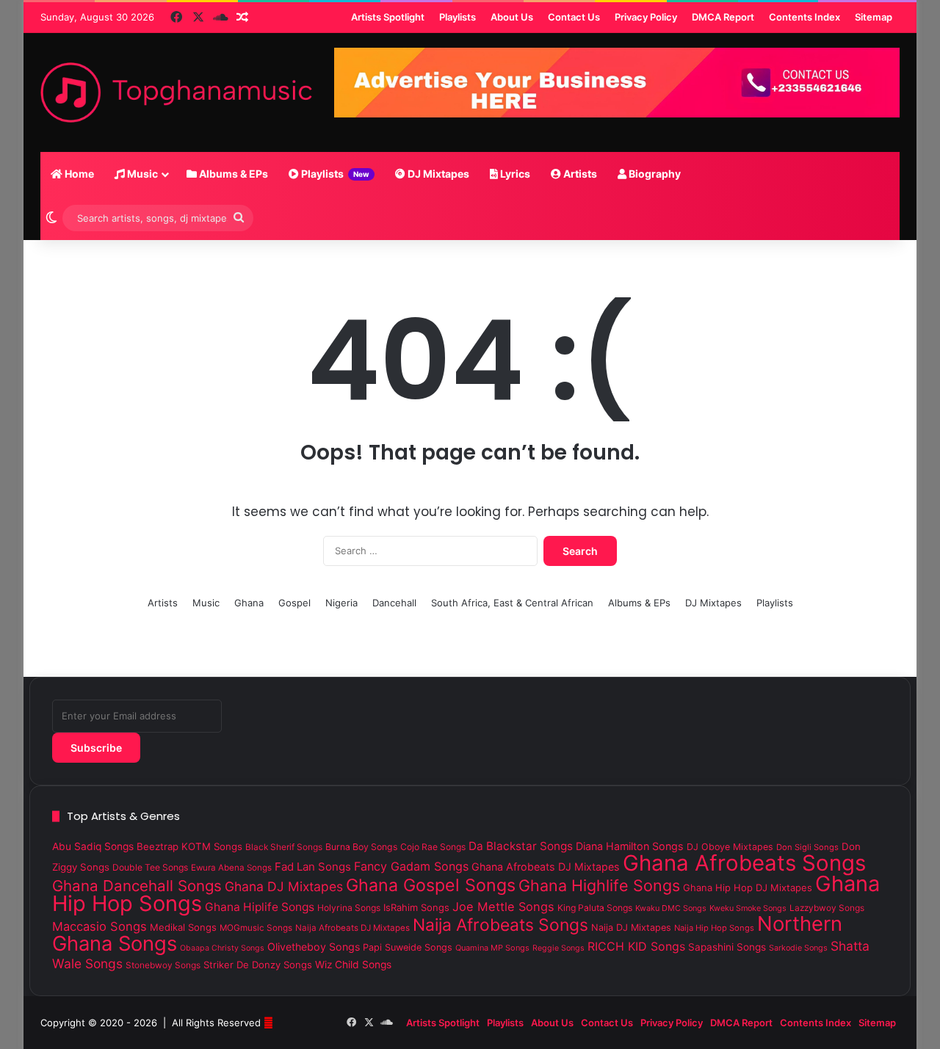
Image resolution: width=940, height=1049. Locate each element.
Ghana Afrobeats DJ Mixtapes (545, 866)
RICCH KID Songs (636, 946)
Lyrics (514, 173)
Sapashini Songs (727, 947)
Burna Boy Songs (361, 846)
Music (141, 173)
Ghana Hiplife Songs (259, 907)
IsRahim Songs (416, 907)
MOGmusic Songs (256, 928)
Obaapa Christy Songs (222, 948)
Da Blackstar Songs (521, 846)
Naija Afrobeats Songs (500, 925)
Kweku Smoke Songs (748, 908)
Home (78, 173)
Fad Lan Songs (313, 867)
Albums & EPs (232, 173)
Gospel (294, 603)
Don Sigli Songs (807, 847)
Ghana (249, 603)
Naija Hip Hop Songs (714, 928)
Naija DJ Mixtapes (631, 927)
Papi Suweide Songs (407, 947)
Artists (579, 173)
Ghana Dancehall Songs (137, 885)
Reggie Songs (558, 948)
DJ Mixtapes (437, 173)
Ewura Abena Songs (231, 868)
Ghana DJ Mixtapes (284, 886)
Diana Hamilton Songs (630, 846)
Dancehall (394, 603)
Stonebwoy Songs (163, 965)
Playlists (334, 173)
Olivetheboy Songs (313, 946)
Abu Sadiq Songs (93, 846)
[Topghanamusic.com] (176, 92)
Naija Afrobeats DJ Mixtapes (352, 928)
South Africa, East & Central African (512, 603)
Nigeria (341, 603)
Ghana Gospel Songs (431, 885)
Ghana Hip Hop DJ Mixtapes (747, 887)
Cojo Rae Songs (433, 846)
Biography (653, 173)
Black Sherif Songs (283, 847)
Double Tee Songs (150, 867)
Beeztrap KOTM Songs (189, 846)
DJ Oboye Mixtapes (730, 846)
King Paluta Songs (594, 907)
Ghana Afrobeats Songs (744, 863)
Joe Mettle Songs (503, 906)
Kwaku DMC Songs (670, 908)
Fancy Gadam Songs (411, 866)
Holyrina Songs (348, 907)
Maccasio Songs (99, 926)
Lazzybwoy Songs (826, 908)
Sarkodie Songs (798, 948)
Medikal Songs (183, 927)
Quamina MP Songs (492, 948)
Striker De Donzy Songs (257, 964)
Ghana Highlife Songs (599, 885)
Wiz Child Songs (353, 964)
